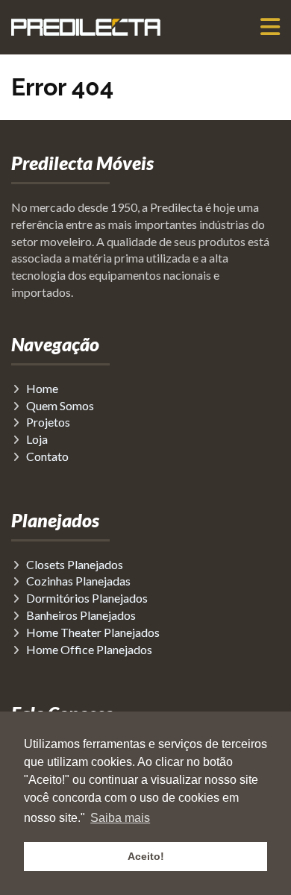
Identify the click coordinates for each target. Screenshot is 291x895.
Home (42, 388)
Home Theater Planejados (93, 632)
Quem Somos (60, 405)
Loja (37, 439)
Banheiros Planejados (81, 615)
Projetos (48, 422)
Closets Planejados (74, 564)
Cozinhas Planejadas (78, 581)
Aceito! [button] (146, 856)
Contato (47, 456)
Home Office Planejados (89, 649)
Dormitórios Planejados (87, 598)
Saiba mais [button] (120, 817)
